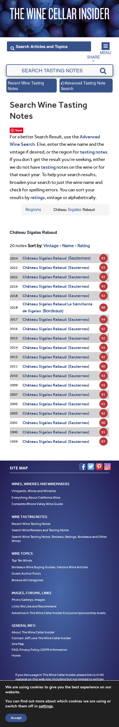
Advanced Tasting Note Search (83, 85)
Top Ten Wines (22, 560)
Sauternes (79, 258)
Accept (16, 718)
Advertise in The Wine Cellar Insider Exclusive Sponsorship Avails (59, 613)
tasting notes (93, 152)
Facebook (82, 466)
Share (93, 57)
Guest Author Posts (26, 573)
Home (16, 655)
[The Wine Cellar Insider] (59, 12)
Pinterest (99, 466)
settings (46, 706)
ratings (37, 197)
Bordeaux (53, 310)
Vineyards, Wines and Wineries (34, 491)
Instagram (107, 466)
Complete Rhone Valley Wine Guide (37, 504)
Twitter (90, 466)
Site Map (18, 644)
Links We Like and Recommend (34, 606)
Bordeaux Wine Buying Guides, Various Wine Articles (50, 567)
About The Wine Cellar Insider (33, 632)
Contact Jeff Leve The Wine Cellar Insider (41, 638)
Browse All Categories (27, 580)
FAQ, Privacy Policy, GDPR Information (39, 650)
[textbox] (59, 70)
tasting (48, 167)
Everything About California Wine (36, 497)
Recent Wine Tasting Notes (26, 85)
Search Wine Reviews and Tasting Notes (40, 530)
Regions (33, 209)
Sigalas (74, 209)
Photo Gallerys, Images (28, 600)
